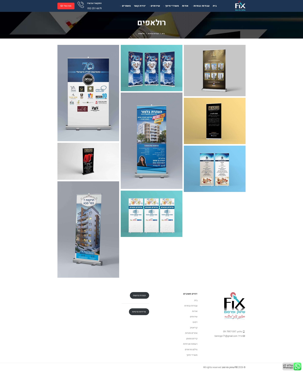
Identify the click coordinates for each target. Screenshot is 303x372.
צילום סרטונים (191, 349)
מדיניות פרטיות (139, 311)
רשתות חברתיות (190, 344)
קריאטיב (193, 327)
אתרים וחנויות (191, 333)
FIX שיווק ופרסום (230, 367)
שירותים (193, 316)
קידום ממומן (191, 338)
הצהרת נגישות (139, 295)
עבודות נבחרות (153, 33)
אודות (194, 311)
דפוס (195, 322)
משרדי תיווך (191, 355)
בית (163, 33)
